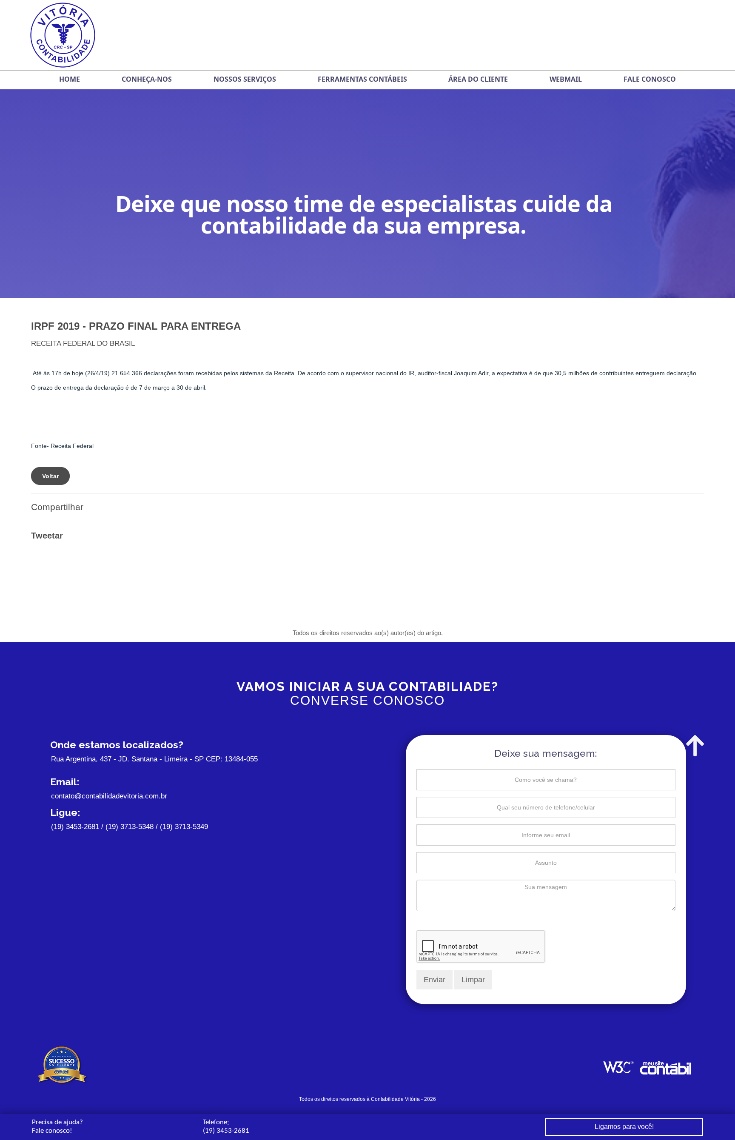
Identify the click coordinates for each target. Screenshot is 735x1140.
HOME (69, 79)
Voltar (50, 476)
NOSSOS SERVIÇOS (245, 79)
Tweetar (47, 535)
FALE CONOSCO (650, 79)
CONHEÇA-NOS (147, 79)
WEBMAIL (566, 79)
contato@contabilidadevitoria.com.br (109, 796)
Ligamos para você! (624, 1126)
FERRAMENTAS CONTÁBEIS (362, 79)
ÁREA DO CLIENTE (478, 79)
